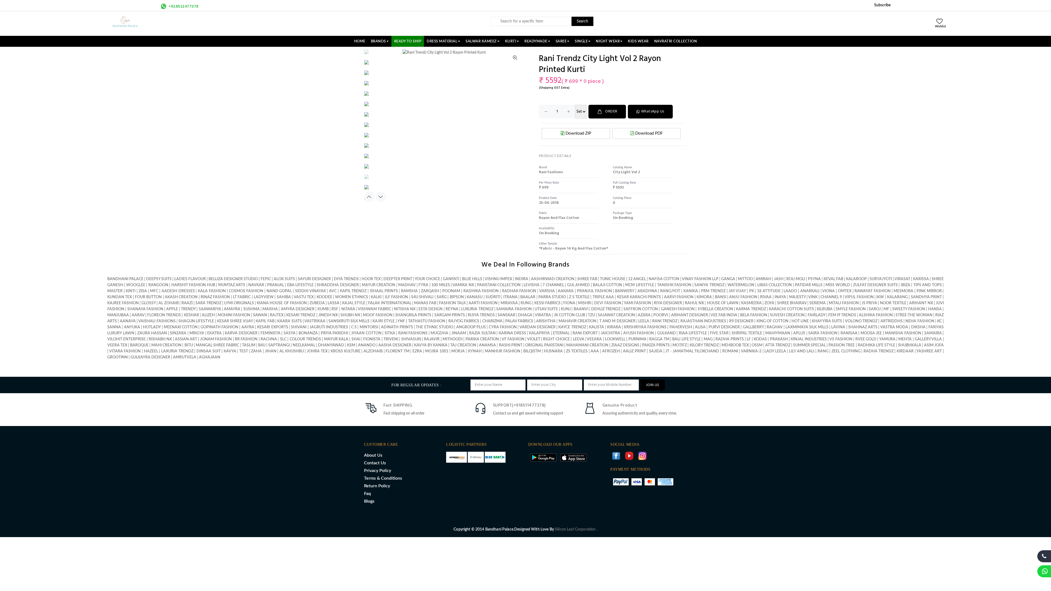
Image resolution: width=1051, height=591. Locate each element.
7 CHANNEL (553, 285)
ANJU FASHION (743, 297)
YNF (401, 321)
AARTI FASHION (483, 303)
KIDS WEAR (638, 41)
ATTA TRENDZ (777, 345)
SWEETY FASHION (908, 309)
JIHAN (271, 351)
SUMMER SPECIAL (809, 345)
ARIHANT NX (921, 303)
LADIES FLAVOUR (190, 279)
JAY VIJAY (737, 291)
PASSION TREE (842, 345)
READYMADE (535, 41)
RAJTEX (277, 315)
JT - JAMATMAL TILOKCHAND (692, 351)
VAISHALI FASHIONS (156, 321)
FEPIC (266, 279)
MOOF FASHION (377, 315)
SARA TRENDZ (208, 303)
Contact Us (375, 463)
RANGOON (158, 285)
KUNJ (566, 309)
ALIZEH (208, 315)
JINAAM (458, 333)
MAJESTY (797, 297)
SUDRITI (493, 297)
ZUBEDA (317, 303)
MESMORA (903, 291)
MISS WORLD (837, 285)
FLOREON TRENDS (164, 315)
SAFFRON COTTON (640, 309)
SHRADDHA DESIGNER (338, 285)
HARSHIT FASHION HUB (193, 285)
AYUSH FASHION (638, 333)
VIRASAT (902, 279)
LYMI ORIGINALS (239, 303)
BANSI (720, 297)
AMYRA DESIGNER (297, 309)
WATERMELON (740, 285)
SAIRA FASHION (823, 333)
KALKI (376, 297)
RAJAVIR (432, 339)
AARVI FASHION (679, 297)
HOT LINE (800, 321)
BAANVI (581, 309)
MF (886, 309)
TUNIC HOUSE (612, 279)
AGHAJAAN (209, 357)
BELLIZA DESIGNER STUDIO (233, 279)
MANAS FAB (425, 303)
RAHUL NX (694, 303)
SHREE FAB (587, 279)
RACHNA (269, 339)
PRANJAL (275, 285)
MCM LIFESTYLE (639, 285)
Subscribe (882, 5)
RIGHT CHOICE (556, 339)
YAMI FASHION (637, 303)
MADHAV (406, 285)
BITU (188, 345)
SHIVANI (299, 327)
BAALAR (527, 297)
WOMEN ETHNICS (351, 297)
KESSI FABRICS (547, 303)
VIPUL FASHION (859, 297)
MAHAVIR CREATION (577, 321)
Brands (378, 41)
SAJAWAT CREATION (616, 315)
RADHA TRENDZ (879, 351)
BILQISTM (532, 351)
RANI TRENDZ (664, 321)
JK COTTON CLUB (569, 315)
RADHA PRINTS (729, 339)
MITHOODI (453, 339)
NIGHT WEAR (608, 41)
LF (749, 339)
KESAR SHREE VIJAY (235, 321)
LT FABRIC (242, 297)
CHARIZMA (492, 321)
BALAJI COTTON (607, 285)
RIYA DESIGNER (668, 303)
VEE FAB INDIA (724, 315)
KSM (351, 345)
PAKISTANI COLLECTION (499, 285)
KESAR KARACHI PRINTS (639, 297)
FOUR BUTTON (148, 297)
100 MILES (440, 285)
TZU (591, 315)
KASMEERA (751, 303)
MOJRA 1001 (436, 351)
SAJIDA (655, 351)
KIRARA (614, 327)
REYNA (452, 309)
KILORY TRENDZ (704, 345)
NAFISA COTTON (664, 279)
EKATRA (214, 333)
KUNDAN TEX (119, 297)
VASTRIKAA (314, 321)
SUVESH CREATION (787, 315)
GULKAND (666, 333)
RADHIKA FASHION (481, 291)
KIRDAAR (905, 351)
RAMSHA (409, 291)
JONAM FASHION (216, 339)
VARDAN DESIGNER (537, 327)
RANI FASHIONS (413, 333)
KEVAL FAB (833, 279)
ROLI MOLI (795, 279)
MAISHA (270, 309)
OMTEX (844, 291)
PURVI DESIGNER (724, 327)
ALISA (700, 327)
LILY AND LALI (801, 351)
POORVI (660, 315)
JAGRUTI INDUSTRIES (329, 327)
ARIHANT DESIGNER (689, 315)
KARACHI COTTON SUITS (791, 309)
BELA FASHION (753, 315)
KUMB (323, 309)
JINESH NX (328, 315)
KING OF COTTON (773, 321)
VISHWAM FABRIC (374, 309)
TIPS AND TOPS (927, 285)
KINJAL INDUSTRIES (809, 339)
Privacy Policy (377, 470)
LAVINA (838, 327)
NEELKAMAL (304, 345)
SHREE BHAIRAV (792, 303)
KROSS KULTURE (345, 351)
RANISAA (849, 333)
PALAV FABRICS (519, 321)
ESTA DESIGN (430, 309)
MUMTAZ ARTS (231, 285)
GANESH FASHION (678, 309)
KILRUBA (825, 309)
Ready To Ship (407, 41)
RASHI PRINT (510, 345)
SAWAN (260, 315)
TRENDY (188, 309)
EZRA (417, 351)
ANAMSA (487, 345)
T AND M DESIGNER (617, 321)
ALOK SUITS (284, 279)
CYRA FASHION (503, 327)
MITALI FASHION (844, 303)
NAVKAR (256, 285)
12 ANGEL (637, 279)
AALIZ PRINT (634, 351)
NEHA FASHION (919, 321)
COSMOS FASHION (246, 291)
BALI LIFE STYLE (686, 339)
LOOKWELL (615, 339)
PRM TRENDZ (713, 291)
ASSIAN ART (186, 339)
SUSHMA (251, 309)
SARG (442, 297)
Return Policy (377, 486)
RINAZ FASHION (215, 297)
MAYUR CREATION (378, 285)
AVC (333, 291)
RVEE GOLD (865, 339)
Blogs (369, 501)
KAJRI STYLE (384, 321)
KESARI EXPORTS (272, 327)
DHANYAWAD (331, 345)
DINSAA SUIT (209, 351)
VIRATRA (543, 315)
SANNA (114, 327)
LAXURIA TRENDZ (177, 351)
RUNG (526, 303)
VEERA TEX (117, 345)
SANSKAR (506, 315)
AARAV (138, 315)
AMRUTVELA (184, 357)
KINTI (130, 291)
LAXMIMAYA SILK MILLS (807, 327)
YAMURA (887, 339)
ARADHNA (647, 291)
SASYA (290, 333)
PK (751, 291)
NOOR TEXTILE (893, 303)
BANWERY (624, 291)
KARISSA (921, 279)
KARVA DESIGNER (241, 333)
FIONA (569, 303)
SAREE (561, 41)
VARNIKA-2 (751, 351)
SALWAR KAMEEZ (481, 41)
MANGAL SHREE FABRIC (217, 345)
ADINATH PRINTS (397, 327)
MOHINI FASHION (234, 315)
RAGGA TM (659, 339)
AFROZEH (611, 351)
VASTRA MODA (894, 327)
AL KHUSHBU (291, 351)
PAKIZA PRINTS (656, 345)
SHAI (355, 339)
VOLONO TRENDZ (861, 321)
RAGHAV (775, 327)
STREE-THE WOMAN (914, 315)
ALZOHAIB (373, 351)
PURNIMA (637, 339)
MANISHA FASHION (903, 333)
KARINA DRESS (512, 333)
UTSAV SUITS (546, 309)
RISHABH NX (160, 339)
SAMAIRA (933, 333)
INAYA (780, 297)
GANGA (728, 279)
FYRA (423, 285)
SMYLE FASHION (851, 309)
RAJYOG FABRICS (463, 321)
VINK (813, 297)
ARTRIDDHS (891, 321)
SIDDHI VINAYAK (310, 291)
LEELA (643, 321)
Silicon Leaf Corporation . (576, 529)
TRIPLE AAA (603, 297)
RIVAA (766, 297)
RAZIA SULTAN (482, 333)
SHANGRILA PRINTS (413, 315)
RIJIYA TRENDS (481, 315)
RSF (334, 309)
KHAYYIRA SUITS (827, 321)
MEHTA (905, 339)
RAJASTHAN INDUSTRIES (703, 321)
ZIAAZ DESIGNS (625, 345)
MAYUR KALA (336, 339)
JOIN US (652, 385)
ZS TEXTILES (577, 351)
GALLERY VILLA (928, 339)
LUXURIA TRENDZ (477, 309)
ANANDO (367, 345)
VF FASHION (513, 339)
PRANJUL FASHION (594, 291)
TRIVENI (390, 339)
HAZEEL (151, 351)
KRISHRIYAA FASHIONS (645, 327)
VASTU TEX (304, 297)
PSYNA (814, 279)
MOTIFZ (679, 345)
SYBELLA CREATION (715, 309)
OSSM (757, 345)
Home (359, 41)
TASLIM (248, 345)
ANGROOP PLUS (471, 327)
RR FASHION (246, 339)
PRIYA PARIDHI (334, 333)
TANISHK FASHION (674, 285)
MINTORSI (369, 327)
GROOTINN (117, 357)
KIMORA (704, 297)
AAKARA (566, 291)
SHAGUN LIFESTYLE (196, 321)
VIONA (828, 291)
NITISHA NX (404, 309)
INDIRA (521, 279)
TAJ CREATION (463, 345)
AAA (595, 351)
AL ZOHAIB (168, 303)
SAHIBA (284, 297)
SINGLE (581, 41)
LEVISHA (531, 285)
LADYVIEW (264, 297)
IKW (880, 297)
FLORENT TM (397, 351)
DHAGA (525, 315)
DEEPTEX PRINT (397, 279)
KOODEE (324, 297)
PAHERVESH (680, 327)
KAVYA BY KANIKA (430, 345)
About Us (373, 455)
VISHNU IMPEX (498, 279)
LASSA (333, 303)
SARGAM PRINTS (449, 315)
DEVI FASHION (607, 303)
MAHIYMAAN (777, 333)
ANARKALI (809, 291)
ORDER (611, 111)
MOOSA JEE (871, 333)
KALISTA (596, 327)
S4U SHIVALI (422, 297)
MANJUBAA (118, 315)
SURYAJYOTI (881, 279)
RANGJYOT (670, 291)
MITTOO (745, 279)
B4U (261, 345)
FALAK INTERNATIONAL (389, 303)
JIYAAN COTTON (366, 333)
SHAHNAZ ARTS (862, 327)
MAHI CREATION (166, 345)
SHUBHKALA (909, 345)
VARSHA (547, 291)
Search (582, 21)
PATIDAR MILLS (808, 285)
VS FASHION (840, 339)
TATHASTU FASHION (426, 321)
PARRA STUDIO (552, 297)
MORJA (458, 351)
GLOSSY (149, 303)
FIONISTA (371, 339)
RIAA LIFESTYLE (693, 333)
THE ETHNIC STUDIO (434, 327)
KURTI (510, 41)
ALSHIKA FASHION (876, 315)
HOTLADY (152, 327)
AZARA (644, 315)
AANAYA (128, 321)
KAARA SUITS (289, 321)
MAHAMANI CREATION (587, 345)
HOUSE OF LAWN (722, 303)
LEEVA (578, 339)
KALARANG (897, 297)
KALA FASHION (212, 291)
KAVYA (230, 351)
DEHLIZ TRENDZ (605, 309)
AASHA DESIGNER (394, 345)
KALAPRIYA (539, 333)
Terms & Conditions (383, 478)
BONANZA (308, 333)
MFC (154, 291)
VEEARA (594, 339)
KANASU (475, 297)
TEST (243, 351)
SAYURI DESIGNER (314, 279)
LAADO (790, 291)
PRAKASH (779, 339)
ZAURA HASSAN (152, 333)
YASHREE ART (929, 351)
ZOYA (769, 303)
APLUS (799, 333)
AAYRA (247, 327)
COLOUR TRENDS (305, 339)
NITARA (348, 309)
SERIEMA (817, 303)
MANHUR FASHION (502, 351)
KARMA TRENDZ (751, 309)
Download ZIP (577, 133)
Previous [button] (369, 197)
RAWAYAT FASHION (872, 291)
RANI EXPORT (585, 333)
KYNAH (475, 351)
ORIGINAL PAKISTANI (544, 345)
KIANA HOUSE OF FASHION (282, 303)
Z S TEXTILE (579, 297)
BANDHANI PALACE (125, 279)
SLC (283, 339)
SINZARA (178, 333)
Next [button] (381, 197)
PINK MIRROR (929, 291)
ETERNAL (561, 333)
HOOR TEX (371, 279)
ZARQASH (430, 291)
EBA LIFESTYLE (300, 285)
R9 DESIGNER (741, 321)
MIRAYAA (509, 303)
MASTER (115, 291)
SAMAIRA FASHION (514, 309)
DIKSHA (918, 327)
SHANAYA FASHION (145, 309)
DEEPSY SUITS (159, 279)
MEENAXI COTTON (181, 327)
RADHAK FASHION (519, 291)
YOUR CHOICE (427, 279)
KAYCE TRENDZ (572, 327)
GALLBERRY (753, 327)
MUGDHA (439, 333)
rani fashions (551, 172)
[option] (376, 55)
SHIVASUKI (411, 339)
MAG (708, 339)
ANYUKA (132, 327)
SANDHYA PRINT (926, 297)
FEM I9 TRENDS (842, 315)
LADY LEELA (775, 351)
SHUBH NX (350, 315)
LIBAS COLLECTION (774, 285)
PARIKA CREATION (482, 339)
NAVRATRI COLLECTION (675, 41)
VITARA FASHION (125, 351)
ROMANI (730, 351)
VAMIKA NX (463, 285)
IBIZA (905, 285)
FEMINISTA (271, 333)
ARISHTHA (546, 321)
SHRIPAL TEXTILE (747, 333)
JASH (779, 279)
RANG (823, 351)
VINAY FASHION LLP (700, 279)
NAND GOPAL (279, 291)
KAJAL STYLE (353, 303)
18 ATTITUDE (769, 291)
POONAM (451, 291)
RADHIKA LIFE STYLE (877, 345)
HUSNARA (553, 351)
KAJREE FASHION (123, 303)
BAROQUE (139, 345)
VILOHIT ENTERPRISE (126, 339)
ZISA (143, 291)
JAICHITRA (610, 333)
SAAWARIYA (210, 309)
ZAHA (257, 351)
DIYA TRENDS (346, 279)
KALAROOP (856, 279)
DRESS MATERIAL (442, 41)
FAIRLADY (816, 315)
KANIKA (690, 291)
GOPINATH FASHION (219, 327)
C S (354, 327)
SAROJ (875, 309)
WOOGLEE (135, 285)
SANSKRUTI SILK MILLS (349, 321)
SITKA (390, 333)
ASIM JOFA (934, 345)
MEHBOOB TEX (735, 345)
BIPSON (457, 297)
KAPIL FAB (265, 321)
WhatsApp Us (652, 111)
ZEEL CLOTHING (846, 351)
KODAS (760, 339)
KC (939, 321)
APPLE (172, 309)
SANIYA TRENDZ (709, 285)
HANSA (935, 309)
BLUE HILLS (472, 279)
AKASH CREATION (181, 297)
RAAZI (187, 303)
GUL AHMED (578, 285)
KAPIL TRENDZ (353, 291)
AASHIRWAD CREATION (552, 279)
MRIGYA (196, 333)
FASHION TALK (452, 303)
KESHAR (191, 315)
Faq (367, 493)
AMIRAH (763, 279)
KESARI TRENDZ (300, 315)
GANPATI (451, 279)
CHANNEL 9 (831, 297)
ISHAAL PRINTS (384, 291)
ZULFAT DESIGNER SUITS (875, 285)
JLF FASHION (396, 297)
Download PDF (648, 133)
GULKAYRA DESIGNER (150, 357)
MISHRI (584, 303)
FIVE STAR (719, 333)
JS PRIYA (869, 303)
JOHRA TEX (317, 351)
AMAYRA (232, 309)
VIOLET (533, 339)
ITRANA (510, 297)
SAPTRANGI (279, 345)
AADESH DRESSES (178, 291)
